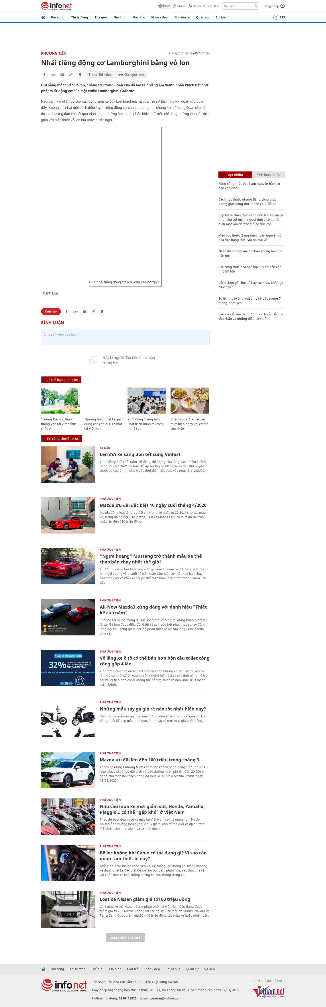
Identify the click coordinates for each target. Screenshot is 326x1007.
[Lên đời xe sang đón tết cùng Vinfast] (68, 464)
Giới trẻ (139, 17)
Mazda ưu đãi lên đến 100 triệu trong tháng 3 (149, 760)
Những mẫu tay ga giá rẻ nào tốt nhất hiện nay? (153, 709)
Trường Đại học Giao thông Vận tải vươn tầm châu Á (58, 424)
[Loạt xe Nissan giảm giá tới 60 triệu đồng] (68, 909)
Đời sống (58, 17)
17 (273, 204)
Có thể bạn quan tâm (62, 380)
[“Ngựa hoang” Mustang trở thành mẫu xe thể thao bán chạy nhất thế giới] (68, 566)
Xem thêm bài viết (125, 937)
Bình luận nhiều (268, 175)
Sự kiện (222, 17)
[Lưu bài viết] (80, 74)
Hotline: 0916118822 (206, 6)
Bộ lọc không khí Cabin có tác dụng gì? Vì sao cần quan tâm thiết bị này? (153, 856)
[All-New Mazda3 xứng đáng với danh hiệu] (68, 617)
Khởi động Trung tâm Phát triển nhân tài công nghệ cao (146, 424)
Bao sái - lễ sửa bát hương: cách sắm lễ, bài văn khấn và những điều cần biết (250, 316)
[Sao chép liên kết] (71, 74)
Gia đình (120, 17)
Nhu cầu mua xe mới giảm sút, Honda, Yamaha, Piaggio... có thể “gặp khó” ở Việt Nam (152, 809)
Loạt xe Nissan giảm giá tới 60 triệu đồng (145, 899)
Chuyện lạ (181, 17)
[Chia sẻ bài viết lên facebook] (44, 74)
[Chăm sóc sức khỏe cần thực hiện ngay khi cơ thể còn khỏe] (190, 401)
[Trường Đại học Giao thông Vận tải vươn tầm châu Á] (60, 401)
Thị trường (79, 17)
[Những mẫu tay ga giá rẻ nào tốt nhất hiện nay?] (68, 719)
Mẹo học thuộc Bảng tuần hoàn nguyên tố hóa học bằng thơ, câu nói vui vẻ (249, 237)
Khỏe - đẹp (159, 17)
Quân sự (202, 17)
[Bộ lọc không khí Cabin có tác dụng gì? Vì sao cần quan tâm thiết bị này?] (68, 863)
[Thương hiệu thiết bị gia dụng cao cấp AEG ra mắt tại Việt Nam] (103, 401)
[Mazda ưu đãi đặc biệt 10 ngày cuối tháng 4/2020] (68, 515)
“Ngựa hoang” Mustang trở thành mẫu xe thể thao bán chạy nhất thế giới (151, 559)
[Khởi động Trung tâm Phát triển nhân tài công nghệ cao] (147, 401)
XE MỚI (105, 448)
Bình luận (51, 311)
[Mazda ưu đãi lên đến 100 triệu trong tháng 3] (68, 770)
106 (232, 271)
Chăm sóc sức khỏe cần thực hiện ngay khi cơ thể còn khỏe (189, 424)
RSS (282, 17)
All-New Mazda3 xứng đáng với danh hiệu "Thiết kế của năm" (153, 610)
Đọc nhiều (235, 175)
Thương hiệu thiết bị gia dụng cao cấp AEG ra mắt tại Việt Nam (103, 424)
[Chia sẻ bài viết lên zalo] (53, 74)
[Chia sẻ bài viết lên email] (62, 74)
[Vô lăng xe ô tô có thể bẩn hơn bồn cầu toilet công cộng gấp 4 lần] (68, 668)
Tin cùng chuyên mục (63, 438)
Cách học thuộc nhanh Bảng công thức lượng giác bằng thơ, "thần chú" (247, 201)
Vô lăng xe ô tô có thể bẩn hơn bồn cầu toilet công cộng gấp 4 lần (155, 661)
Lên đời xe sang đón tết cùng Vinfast (140, 454)
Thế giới (101, 17)
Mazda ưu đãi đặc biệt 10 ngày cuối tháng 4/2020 (153, 505)
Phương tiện (54, 53)
